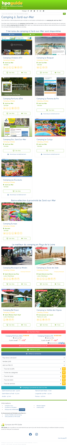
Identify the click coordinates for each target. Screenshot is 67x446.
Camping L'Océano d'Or (12, 58)
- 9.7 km (6, 396)
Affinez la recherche (34, 354)
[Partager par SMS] (43, 11)
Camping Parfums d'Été (13, 98)
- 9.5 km (43, 393)
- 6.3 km (10, 393)
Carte (33, 34)
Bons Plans (55, 34)
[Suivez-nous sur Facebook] (30, 434)
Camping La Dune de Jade (47, 268)
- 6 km (43, 390)
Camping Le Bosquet (45, 58)
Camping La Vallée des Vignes (49, 310)
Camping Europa (10, 224)
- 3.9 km (11, 390)
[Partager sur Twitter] (31, 11)
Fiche (25, 72)
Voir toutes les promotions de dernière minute (33, 345)
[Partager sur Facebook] (28, 11)
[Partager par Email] (40, 11)
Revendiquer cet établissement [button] (51, 113)
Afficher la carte (34, 350)
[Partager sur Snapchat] (34, 11)
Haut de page (61, 438)
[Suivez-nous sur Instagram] (37, 434)
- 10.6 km (40, 396)
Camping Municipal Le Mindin (15, 268)
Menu (3, 8)
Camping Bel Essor (11, 310)
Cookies (22, 409)
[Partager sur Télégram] (37, 11)
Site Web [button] (11, 72)
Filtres (12, 34)
